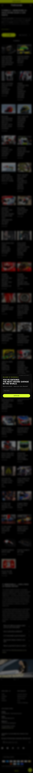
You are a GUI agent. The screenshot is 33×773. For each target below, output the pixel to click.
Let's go (16, 395)
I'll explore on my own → (24, 375)
